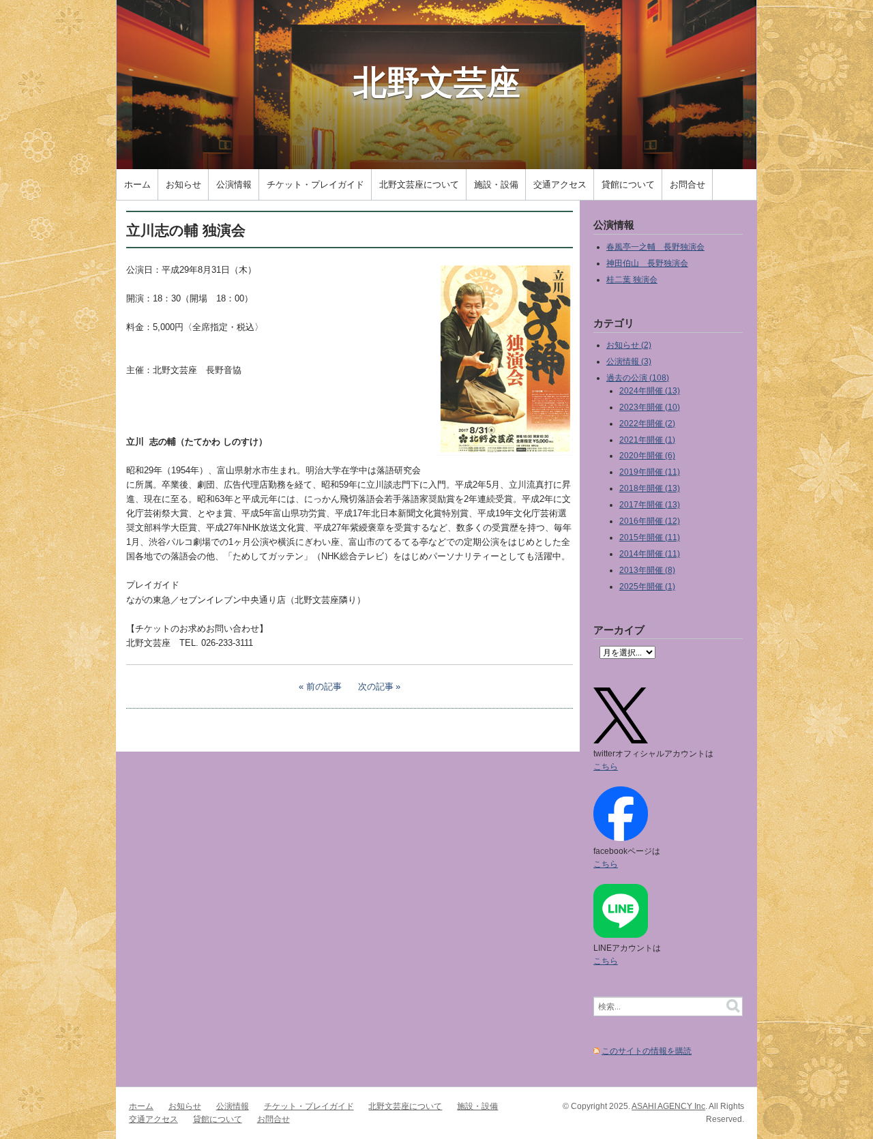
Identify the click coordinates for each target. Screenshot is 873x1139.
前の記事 (324, 686)
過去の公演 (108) (637, 377)
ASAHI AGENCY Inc (668, 1105)
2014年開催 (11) (649, 553)
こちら (605, 766)
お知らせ (183, 184)
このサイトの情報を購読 (647, 1050)
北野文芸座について (419, 184)
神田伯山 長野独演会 (647, 262)
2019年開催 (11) (649, 471)
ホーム (137, 184)
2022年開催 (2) (647, 423)
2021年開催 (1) (647, 439)
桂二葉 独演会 (631, 279)
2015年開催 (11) (649, 537)
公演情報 (234, 184)
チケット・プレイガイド (315, 184)
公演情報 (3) (628, 361)
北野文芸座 (436, 81)
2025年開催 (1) (647, 586)
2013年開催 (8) (647, 569)
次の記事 (376, 686)
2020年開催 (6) (647, 455)
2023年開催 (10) (649, 406)
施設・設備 (496, 184)
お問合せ (687, 184)
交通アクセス (560, 184)
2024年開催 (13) (649, 390)
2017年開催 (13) (649, 504)
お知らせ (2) (628, 344)
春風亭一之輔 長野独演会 (655, 246)
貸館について (628, 184)
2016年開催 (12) (649, 520)
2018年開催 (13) (649, 488)
